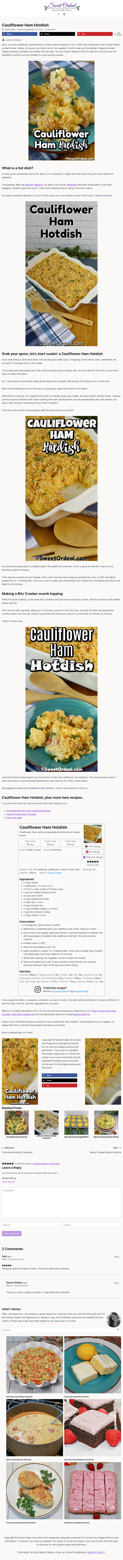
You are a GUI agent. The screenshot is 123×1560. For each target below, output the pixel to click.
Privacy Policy (96, 1552)
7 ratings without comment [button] (45, 1163)
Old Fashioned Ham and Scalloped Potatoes (28, 810)
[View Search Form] (59, 14)
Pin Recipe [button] (94, 852)
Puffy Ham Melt (14, 817)
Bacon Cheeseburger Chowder (18, 1460)
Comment (9, 1190)
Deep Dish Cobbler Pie (23, 1014)
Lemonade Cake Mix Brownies (76, 1397)
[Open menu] (64, 14)
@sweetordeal (59, 991)
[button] (88, 861)
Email (67, 1225)
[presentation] (34, 1364)
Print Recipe (94, 846)
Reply (116, 1257)
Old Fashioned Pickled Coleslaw (19, 1397)
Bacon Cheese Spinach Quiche (105, 1150)
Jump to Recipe (13, 40)
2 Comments (50, 29)
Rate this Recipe (94, 857)
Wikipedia (72, 184)
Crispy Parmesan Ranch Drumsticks (21, 1523)
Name (7, 1225)
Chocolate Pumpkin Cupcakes (17, 1150)
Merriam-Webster (34, 184)
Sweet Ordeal (9, 29)
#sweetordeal (81, 991)
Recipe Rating (9, 1178)
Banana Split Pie (81, 1014)
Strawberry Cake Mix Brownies (76, 1523)
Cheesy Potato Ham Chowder (21, 814)
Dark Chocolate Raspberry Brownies (79, 1460)
